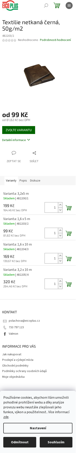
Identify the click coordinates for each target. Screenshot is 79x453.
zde (6, 416)
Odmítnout (20, 442)
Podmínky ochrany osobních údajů (24, 371)
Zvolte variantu (19, 130)
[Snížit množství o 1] (60, 210)
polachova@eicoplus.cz (24, 321)
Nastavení (38, 428)
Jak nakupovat (11, 354)
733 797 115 (16, 327)
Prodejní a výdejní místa (17, 360)
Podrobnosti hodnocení (55, 40)
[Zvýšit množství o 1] (60, 204)
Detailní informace (14, 140)
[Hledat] (46, 5)
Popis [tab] (23, 180)
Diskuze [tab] (35, 180)
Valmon (13, 334)
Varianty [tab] (11, 180)
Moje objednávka (13, 377)
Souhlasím (56, 442)
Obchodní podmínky (15, 365)
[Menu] (69, 5)
